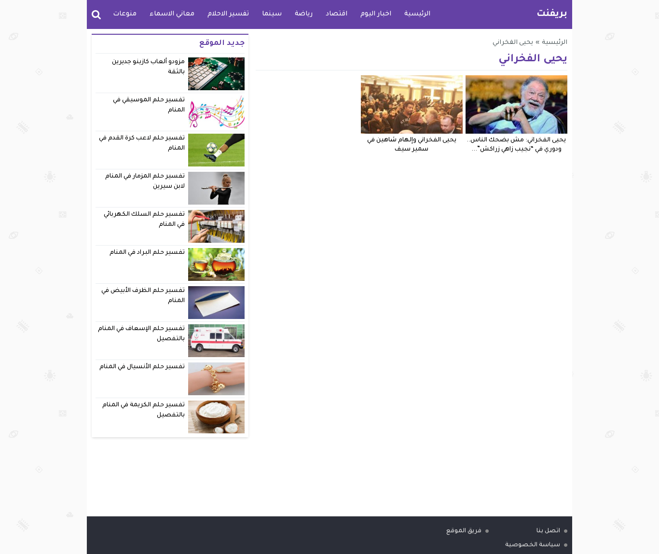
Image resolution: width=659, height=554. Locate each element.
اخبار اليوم (375, 14)
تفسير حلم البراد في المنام (147, 252)
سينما (272, 14)
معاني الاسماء (172, 14)
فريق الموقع (463, 531)
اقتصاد (336, 14)
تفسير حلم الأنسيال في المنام (142, 367)
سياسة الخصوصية (532, 545)
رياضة (304, 14)
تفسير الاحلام (228, 14)
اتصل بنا (548, 531)
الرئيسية (417, 14)
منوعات (125, 14)
